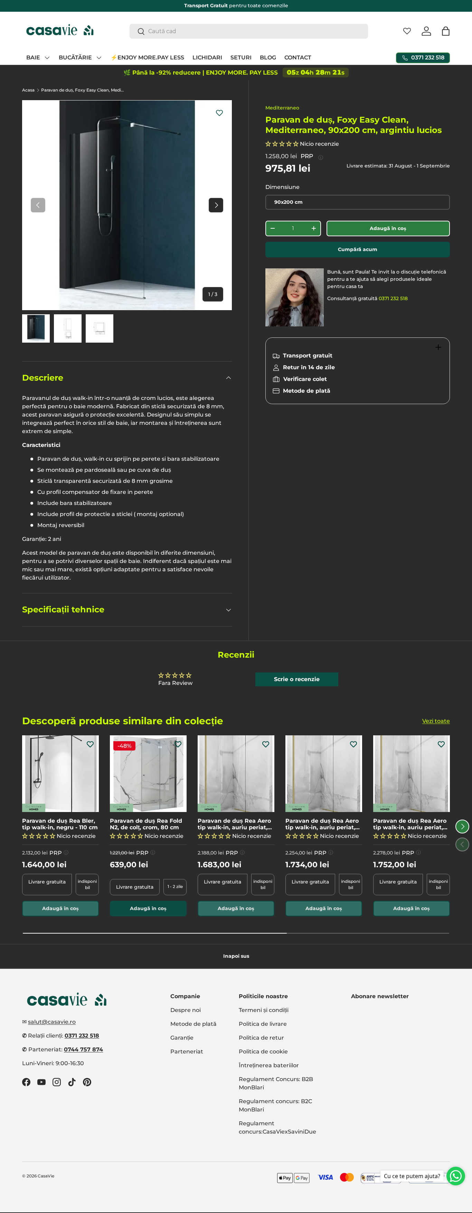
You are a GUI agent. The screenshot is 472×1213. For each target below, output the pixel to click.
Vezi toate (436, 720)
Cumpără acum (357, 249)
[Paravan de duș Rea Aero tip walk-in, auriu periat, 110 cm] (323, 773)
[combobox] (249, 31)
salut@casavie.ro (52, 1022)
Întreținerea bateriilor (269, 1065)
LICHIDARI (207, 57)
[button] (445, 31)
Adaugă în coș (388, 228)
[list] (127, 205)
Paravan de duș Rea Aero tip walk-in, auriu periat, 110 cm (322, 824)
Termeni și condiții (264, 1010)
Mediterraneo (282, 108)
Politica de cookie (263, 1051)
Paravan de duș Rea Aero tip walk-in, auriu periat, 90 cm (409, 824)
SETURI (241, 57)
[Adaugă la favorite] (219, 113)
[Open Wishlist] (407, 31)
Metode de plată (193, 1024)
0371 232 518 (393, 298)
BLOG (268, 57)
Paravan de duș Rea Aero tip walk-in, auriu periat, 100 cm (234, 824)
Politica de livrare (263, 1024)
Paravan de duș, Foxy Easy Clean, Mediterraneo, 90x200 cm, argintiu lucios (82, 90)
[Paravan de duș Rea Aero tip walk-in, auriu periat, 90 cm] (411, 773)
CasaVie (46, 1175)
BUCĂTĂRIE (75, 57)
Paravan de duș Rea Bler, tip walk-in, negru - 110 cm (60, 824)
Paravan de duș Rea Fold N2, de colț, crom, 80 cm (146, 824)
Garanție (181, 1037)
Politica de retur (261, 1037)
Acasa (28, 90)
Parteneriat (186, 1051)
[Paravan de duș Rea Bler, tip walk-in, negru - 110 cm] (60, 773)
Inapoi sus (236, 956)
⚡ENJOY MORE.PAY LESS (147, 57)
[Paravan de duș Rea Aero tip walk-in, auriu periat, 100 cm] (236, 773)
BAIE (33, 57)
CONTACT (297, 57)
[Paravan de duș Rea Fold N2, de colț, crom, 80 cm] (148, 773)
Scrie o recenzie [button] (297, 679)
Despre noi (185, 1010)
